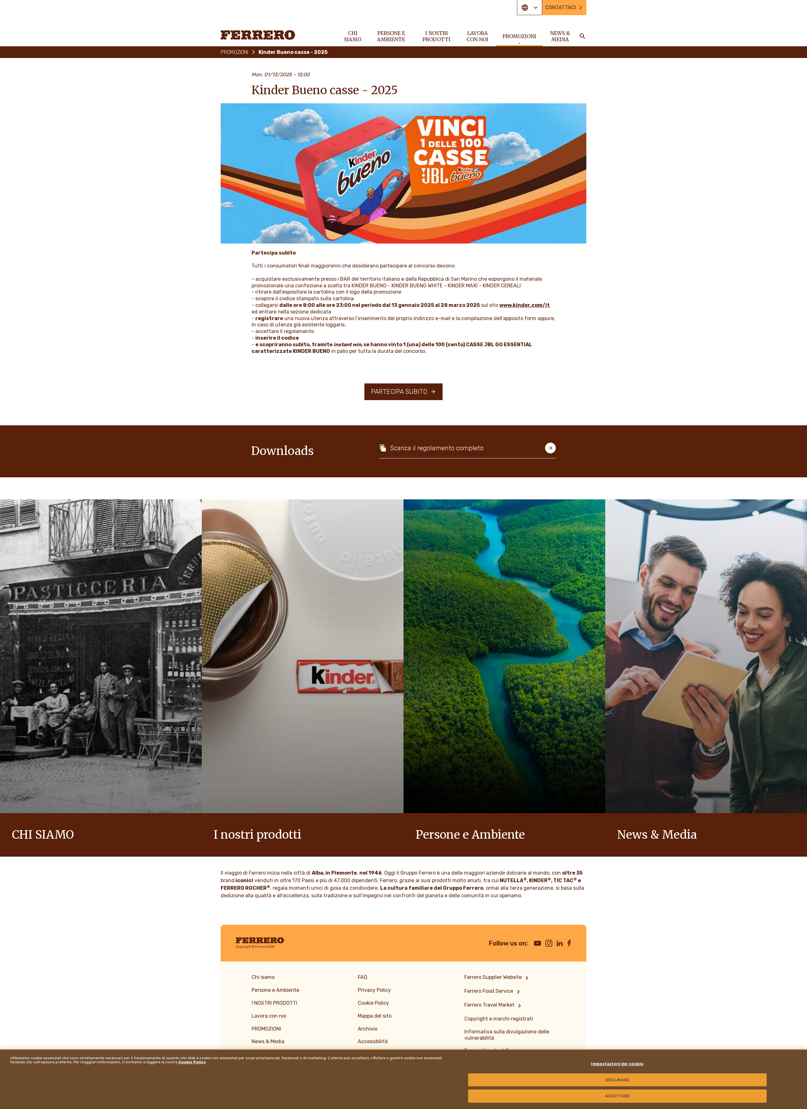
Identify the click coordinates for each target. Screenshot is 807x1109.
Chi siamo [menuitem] (352, 36)
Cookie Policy (192, 1062)
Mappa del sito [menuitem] (375, 1016)
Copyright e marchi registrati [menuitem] (498, 1019)
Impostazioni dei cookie (617, 1063)
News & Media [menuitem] (560, 36)
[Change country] (529, 7)
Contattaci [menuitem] (560, 7)
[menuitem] (497, 978)
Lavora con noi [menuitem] (477, 36)
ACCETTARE (617, 1096)
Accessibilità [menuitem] (373, 1041)
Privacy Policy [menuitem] (374, 990)
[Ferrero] (258, 35)
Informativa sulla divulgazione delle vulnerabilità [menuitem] (506, 1035)
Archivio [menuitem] (367, 1029)
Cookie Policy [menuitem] (373, 1003)
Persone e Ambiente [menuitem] (391, 36)
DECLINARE (617, 1079)
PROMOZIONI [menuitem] (519, 36)
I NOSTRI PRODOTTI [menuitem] (436, 36)
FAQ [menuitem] (362, 977)
